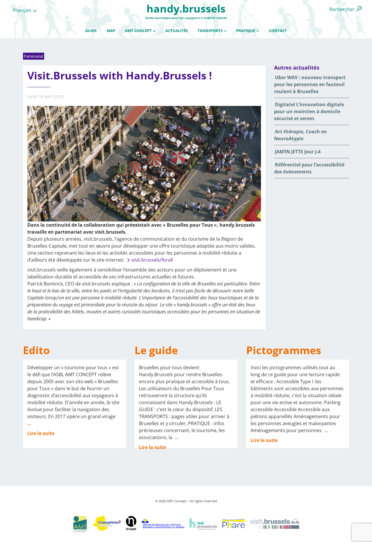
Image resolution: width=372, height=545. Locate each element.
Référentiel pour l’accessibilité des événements (309, 168)
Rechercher (342, 9)
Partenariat (33, 56)
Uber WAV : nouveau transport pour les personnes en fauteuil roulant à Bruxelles (310, 84)
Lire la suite (40, 433)
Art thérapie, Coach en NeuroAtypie (300, 135)
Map (111, 30)
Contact (278, 30)
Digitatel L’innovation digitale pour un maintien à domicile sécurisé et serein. (309, 111)
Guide (91, 30)
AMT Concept (139, 30)
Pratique (246, 30)
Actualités (176, 30)
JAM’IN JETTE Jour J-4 (298, 151)
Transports (210, 30)
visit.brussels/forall (152, 260)
